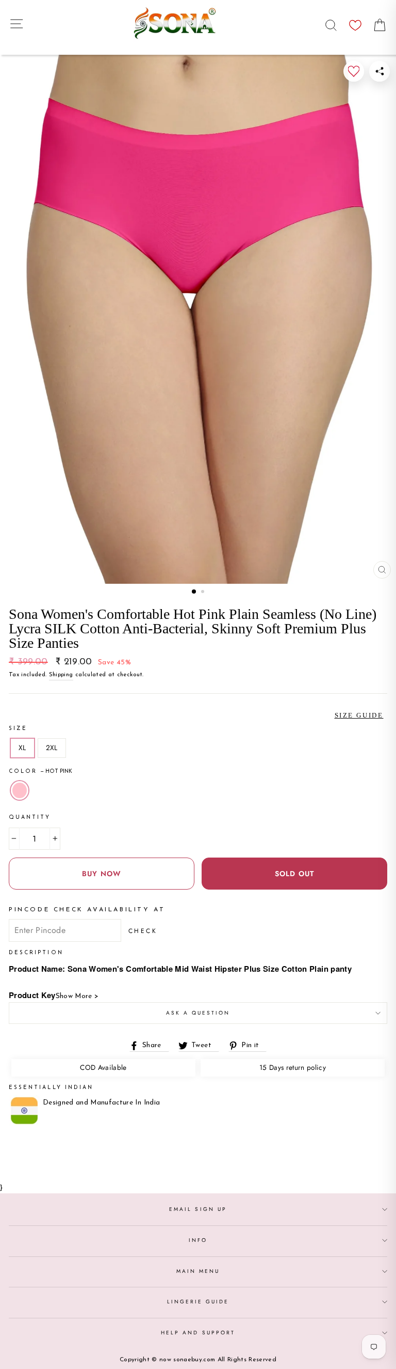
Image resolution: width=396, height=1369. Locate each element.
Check (143, 931)
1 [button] (194, 592)
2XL (52, 747)
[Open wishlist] (355, 22)
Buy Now (101, 873)
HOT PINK (19, 790)
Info (198, 1240)
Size (18, 729)
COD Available (103, 1067)
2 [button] (203, 592)
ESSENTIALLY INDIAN (51, 1088)
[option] (198, 319)
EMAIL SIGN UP (198, 1209)
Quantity (30, 817)
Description (36, 953)
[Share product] (379, 71)
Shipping (61, 675)
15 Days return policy (292, 1067)
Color (40, 771)
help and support (198, 1332)
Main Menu (198, 1271)
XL (22, 747)
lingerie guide (198, 1301)
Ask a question (198, 1013)
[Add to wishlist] (354, 71)
